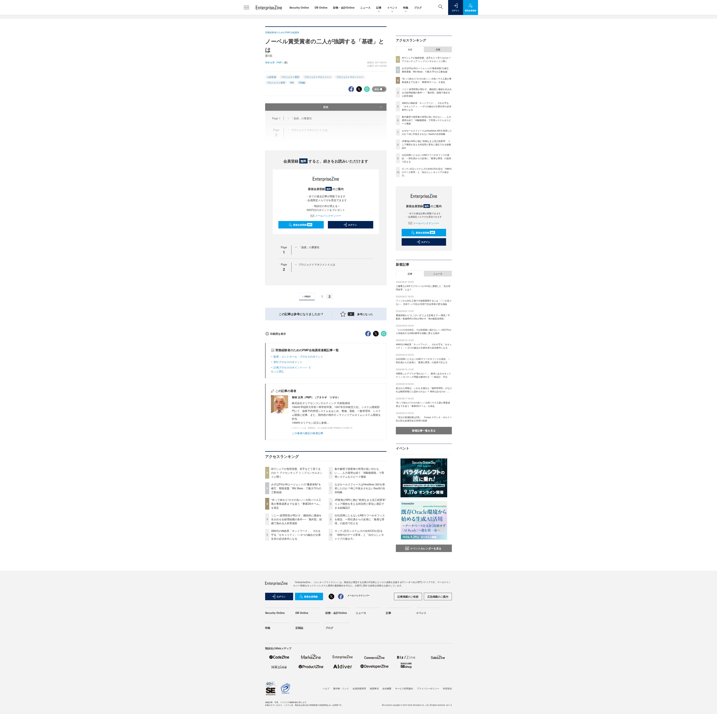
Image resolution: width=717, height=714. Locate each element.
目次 (325, 107)
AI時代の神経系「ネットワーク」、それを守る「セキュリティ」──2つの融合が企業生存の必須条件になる (296, 534)
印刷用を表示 (278, 334)
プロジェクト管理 (276, 82)
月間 (438, 49)
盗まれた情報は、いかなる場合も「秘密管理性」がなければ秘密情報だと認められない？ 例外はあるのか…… (424, 389)
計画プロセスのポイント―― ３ (292, 367)
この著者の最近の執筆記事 (307, 433)
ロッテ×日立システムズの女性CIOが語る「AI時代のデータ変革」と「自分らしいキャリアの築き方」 (359, 534)
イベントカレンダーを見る (425, 548)
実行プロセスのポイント (288, 362)
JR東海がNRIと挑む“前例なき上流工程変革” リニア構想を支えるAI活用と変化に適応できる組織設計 (362, 503)
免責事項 (374, 688)
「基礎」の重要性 (309, 247)
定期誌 (299, 628)
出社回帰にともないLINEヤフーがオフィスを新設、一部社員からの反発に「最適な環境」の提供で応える (360, 519)
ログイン (352, 224)
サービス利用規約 (404, 688)
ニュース (365, 7)
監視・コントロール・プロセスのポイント (298, 356)
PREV (308, 296)
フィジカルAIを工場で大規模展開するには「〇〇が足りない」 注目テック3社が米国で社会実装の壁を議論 (424, 302)
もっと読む (277, 371)
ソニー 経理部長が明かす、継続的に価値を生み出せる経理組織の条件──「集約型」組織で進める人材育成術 (296, 519)
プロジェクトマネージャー (349, 76)
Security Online (299, 7)
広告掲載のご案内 (437, 596)
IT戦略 (302, 82)
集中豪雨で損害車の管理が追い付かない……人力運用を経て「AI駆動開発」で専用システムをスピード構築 (359, 472)
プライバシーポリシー (428, 688)
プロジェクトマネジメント (317, 76)
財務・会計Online (344, 7)
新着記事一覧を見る (424, 430)
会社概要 (386, 688)
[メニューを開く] (246, 7)
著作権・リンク (341, 688)
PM (292, 82)
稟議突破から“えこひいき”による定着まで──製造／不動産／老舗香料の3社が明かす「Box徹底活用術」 (423, 316)
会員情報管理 (359, 688)
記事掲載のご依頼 (408, 596)
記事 (378, 7)
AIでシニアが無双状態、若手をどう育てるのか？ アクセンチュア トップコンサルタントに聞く (296, 472)
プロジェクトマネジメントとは (317, 264)
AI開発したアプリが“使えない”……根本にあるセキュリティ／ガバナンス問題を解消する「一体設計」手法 (423, 375)
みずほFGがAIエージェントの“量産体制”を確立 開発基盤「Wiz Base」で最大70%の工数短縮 (296, 488)
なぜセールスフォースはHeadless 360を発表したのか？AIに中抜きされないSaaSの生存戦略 (360, 488)
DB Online (321, 7)
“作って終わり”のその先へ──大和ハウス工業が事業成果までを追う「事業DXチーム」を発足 (296, 503)
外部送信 (447, 688)
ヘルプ (326, 688)
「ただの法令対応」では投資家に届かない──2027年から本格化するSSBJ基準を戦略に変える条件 (423, 331)
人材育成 (271, 76)
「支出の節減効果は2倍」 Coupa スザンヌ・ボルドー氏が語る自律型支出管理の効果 (424, 418)
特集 (405, 7)
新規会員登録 (302, 224)
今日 (410, 49)
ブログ (418, 7)
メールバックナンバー (328, 215)
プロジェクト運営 (290, 76)
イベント (392, 7)
